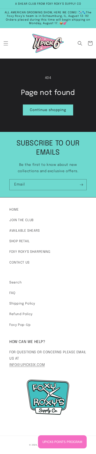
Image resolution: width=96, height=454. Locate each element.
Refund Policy (21, 314)
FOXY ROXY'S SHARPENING (29, 251)
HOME (14, 209)
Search (15, 282)
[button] (6, 43)
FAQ (12, 293)
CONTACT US (19, 262)
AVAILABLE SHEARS (24, 230)
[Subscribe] (81, 184)
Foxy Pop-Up (20, 325)
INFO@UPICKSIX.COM (27, 365)
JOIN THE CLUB (21, 220)
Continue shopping (48, 110)
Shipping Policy (22, 303)
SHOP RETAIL (19, 241)
